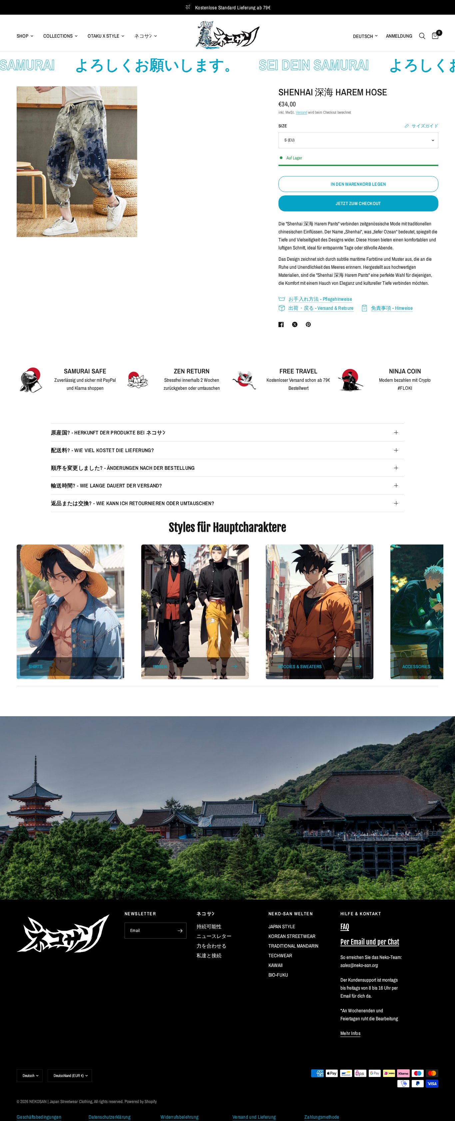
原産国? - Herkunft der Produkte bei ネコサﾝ (108, 432)
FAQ (344, 927)
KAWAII (275, 965)
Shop (22, 35)
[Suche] (422, 36)
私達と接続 (209, 955)
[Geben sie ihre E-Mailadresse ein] (180, 931)
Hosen (160, 667)
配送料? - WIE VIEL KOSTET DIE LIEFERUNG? (102, 450)
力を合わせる (212, 945)
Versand (301, 112)
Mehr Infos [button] (350, 1033)
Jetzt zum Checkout (358, 203)
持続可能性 (209, 926)
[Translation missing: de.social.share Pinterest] (310, 324)
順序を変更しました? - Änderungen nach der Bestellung (123, 467)
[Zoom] (123, 100)
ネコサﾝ (143, 35)
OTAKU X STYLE (103, 35)
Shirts (36, 667)
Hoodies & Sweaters (300, 667)
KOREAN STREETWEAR (291, 936)
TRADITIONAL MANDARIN (293, 945)
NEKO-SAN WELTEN (290, 913)
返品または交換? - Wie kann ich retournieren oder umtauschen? (132, 503)
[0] (433, 36)
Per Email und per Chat (369, 942)
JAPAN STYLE (281, 926)
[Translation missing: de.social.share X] (296, 324)
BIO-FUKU (278, 974)
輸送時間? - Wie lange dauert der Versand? (106, 485)
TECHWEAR (280, 955)
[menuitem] (27, 36)
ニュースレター (214, 936)
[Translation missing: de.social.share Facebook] (282, 324)
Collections (58, 35)
